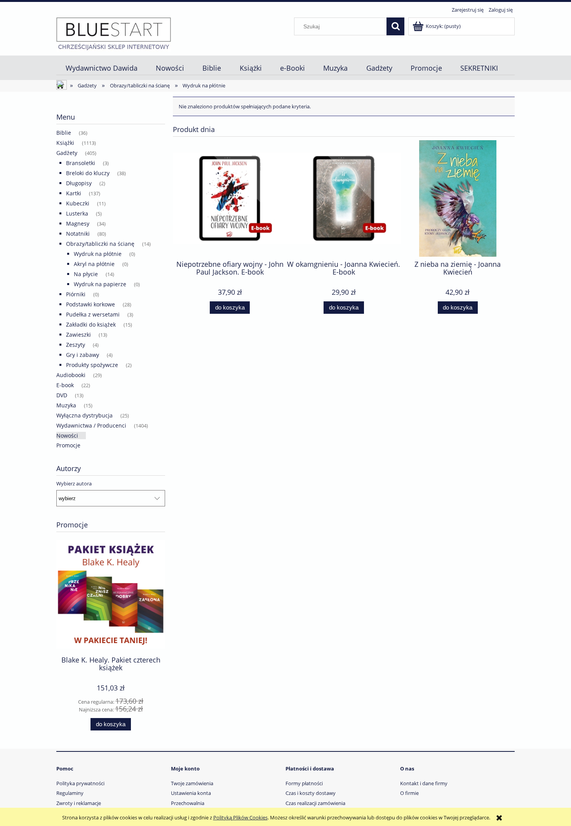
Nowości (67, 435)
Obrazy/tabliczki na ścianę (100, 243)
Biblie (63, 132)
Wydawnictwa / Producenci (91, 425)
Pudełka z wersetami (93, 314)
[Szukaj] (395, 26)
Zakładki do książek (91, 324)
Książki (65, 142)
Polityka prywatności (80, 783)
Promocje (68, 445)
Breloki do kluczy (88, 173)
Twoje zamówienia (192, 783)
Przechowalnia (187, 803)
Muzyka (66, 405)
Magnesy (77, 223)
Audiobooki (70, 375)
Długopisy (79, 183)
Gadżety (66, 153)
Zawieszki (78, 334)
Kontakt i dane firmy (423, 783)
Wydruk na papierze (100, 284)
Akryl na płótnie (94, 264)
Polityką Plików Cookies (240, 817)
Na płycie (86, 274)
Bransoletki (80, 163)
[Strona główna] (113, 33)
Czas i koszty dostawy (311, 792)
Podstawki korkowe (90, 304)
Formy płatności (304, 783)
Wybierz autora (74, 483)
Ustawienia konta (191, 792)
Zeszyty (75, 344)
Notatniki (78, 233)
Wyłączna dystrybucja (84, 415)
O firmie (409, 792)
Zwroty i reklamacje (78, 803)
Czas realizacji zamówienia (315, 803)
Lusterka (77, 213)
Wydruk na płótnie (98, 253)
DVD (61, 395)
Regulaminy (70, 792)
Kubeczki (77, 203)
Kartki (73, 193)
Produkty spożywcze (92, 365)
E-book (65, 385)
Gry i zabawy (82, 354)
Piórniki (75, 294)
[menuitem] (101, 68)
